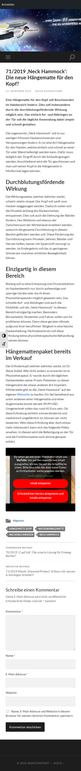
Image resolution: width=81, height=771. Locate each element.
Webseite (23, 394)
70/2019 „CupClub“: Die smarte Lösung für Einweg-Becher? (39, 552)
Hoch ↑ (58, 763)
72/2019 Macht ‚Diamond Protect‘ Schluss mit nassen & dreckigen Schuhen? (40, 571)
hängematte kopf (20, 529)
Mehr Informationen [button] (40, 475)
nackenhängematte (51, 529)
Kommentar (14, 611)
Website (11, 692)
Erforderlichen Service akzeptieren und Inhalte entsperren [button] (40, 496)
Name (10, 655)
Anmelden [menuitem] (8, 4)
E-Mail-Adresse (17, 674)
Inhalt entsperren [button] (40, 483)
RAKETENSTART (40, 23)
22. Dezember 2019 (18, 91)
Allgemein (18, 520)
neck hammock (49, 535)
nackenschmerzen (21, 535)
